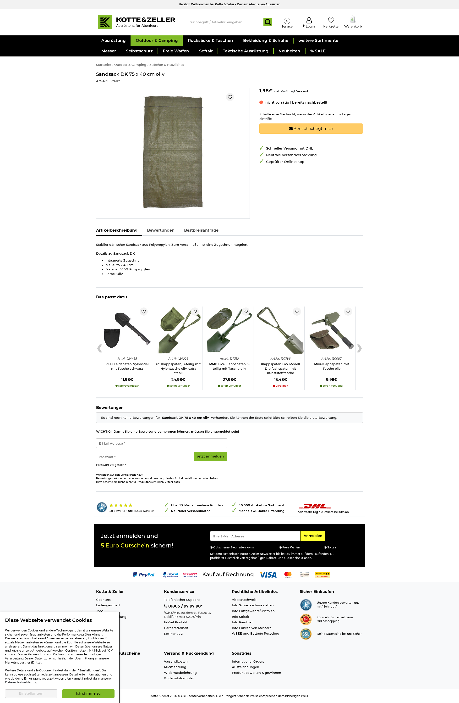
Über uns (103, 600)
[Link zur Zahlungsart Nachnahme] (322, 574)
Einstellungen (31, 693)
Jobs (100, 611)
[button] (113, 40)
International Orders (248, 661)
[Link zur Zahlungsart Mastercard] (288, 574)
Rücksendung (175, 667)
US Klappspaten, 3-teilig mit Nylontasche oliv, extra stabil (178, 368)
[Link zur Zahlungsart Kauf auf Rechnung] (228, 574)
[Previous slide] (99, 348)
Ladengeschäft (108, 605)
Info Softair (240, 617)
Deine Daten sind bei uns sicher (339, 634)
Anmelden (314, 535)
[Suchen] (267, 22)
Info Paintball (242, 622)
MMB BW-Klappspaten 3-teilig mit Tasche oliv (229, 366)
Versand (302, 91)
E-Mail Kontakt (175, 622)
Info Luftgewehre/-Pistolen (253, 611)
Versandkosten (176, 661)
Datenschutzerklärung (21, 682)
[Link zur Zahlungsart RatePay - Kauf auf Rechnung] (190, 574)
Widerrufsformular (179, 678)
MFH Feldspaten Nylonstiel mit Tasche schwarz (127, 366)
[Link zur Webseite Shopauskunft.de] (306, 604)
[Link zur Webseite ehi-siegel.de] (306, 619)
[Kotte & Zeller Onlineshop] (136, 22)
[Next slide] (359, 348)
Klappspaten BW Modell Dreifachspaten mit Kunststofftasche (280, 368)
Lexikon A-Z (173, 634)
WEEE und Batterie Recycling (255, 633)
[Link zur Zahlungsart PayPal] (143, 574)
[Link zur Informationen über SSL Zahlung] (306, 634)
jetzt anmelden (210, 456)
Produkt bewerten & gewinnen (256, 673)
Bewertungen (161, 230)
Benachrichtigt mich (313, 128)
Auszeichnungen (245, 667)
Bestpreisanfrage (201, 230)
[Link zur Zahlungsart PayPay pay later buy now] (170, 574)
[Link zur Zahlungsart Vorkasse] (304, 574)
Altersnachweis (244, 600)
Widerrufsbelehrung (180, 673)
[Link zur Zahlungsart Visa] (268, 574)
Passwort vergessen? (111, 465)
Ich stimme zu (88, 693)
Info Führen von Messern (252, 628)
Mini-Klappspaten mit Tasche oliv (331, 366)
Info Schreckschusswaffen (253, 605)
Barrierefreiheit (176, 628)
